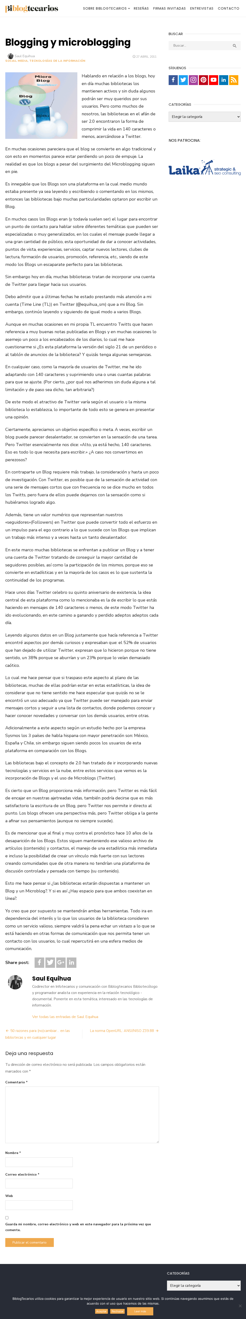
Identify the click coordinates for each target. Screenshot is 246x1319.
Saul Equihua (25, 56)
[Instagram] (193, 80)
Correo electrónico (22, 1174)
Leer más (140, 1311)
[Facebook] (39, 962)
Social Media (16, 61)
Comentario (16, 1082)
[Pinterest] (203, 80)
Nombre (13, 1153)
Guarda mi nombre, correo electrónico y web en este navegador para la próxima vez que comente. (78, 1227)
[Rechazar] (240, 1305)
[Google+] (61, 962)
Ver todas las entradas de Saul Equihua (65, 1016)
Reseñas (141, 8)
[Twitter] (50, 962)
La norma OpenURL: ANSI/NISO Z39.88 (122, 1030)
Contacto (229, 8)
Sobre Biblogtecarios (105, 8)
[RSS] (233, 80)
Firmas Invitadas (169, 8)
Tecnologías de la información (57, 61)
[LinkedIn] (71, 962)
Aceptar (101, 1311)
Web (9, 1196)
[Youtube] (213, 80)
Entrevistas (202, 8)
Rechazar (117, 1311)
